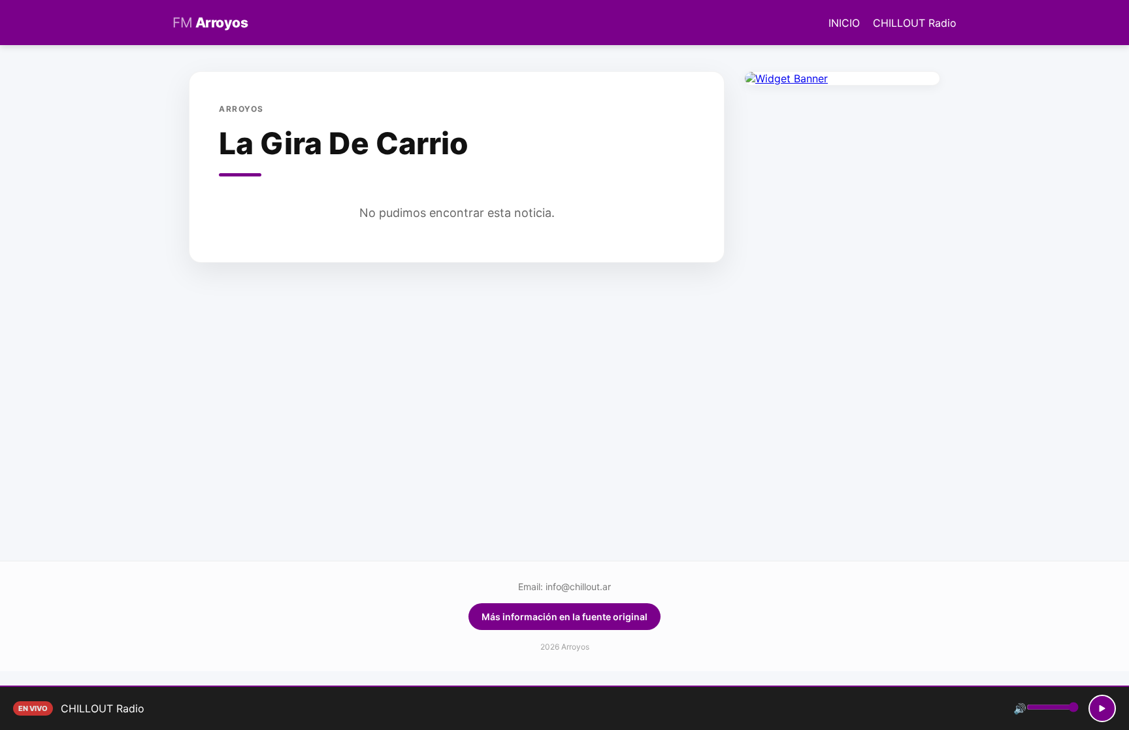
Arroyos (210, 22)
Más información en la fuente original (564, 616)
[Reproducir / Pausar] (1102, 708)
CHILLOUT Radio (915, 22)
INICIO (844, 22)
